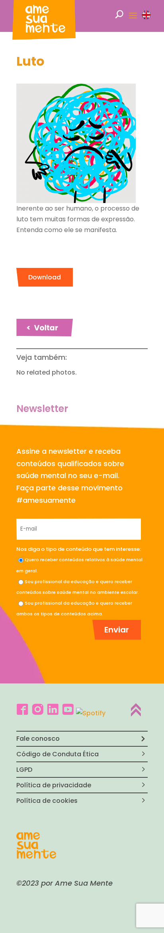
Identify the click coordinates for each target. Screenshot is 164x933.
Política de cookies (47, 800)
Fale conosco (38, 738)
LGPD (24, 769)
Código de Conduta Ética (57, 754)
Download (44, 277)
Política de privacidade (53, 785)
